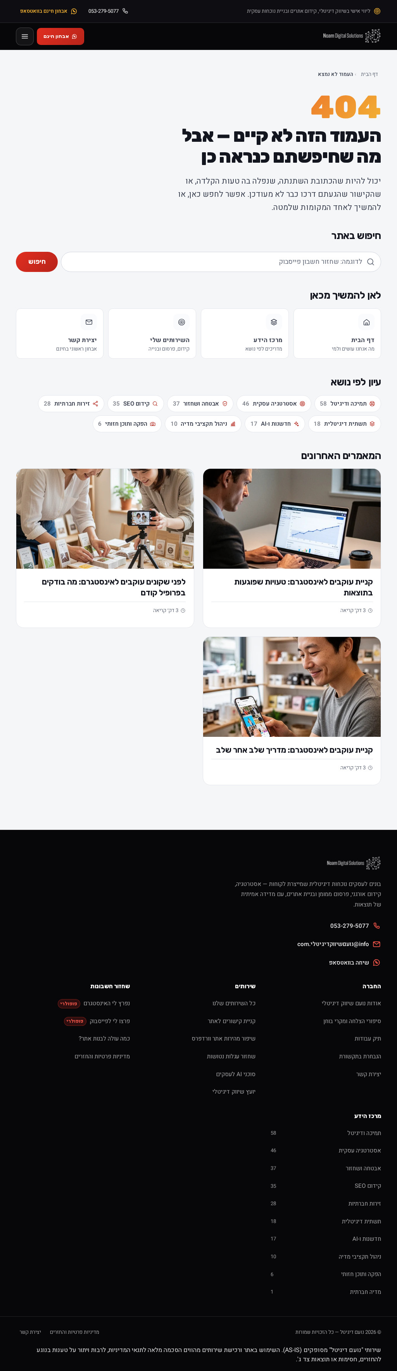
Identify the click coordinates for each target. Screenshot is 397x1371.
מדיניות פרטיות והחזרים (74, 1332)
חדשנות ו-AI (270, 424)
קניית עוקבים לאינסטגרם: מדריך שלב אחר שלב (294, 750)
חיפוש (37, 261)
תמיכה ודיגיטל (343, 403)
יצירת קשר (30, 1332)
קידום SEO (131, 403)
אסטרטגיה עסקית (269, 403)
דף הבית (369, 74)
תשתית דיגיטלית (340, 424)
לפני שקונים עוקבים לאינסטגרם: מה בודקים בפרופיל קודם (114, 587)
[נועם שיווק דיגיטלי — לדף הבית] (351, 36)
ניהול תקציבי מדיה (199, 424)
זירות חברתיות (67, 403)
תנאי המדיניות (126, 1350)
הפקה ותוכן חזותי (122, 424)
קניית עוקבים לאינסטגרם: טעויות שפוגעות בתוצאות (303, 587)
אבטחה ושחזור (196, 403)
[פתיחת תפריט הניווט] (25, 36)
